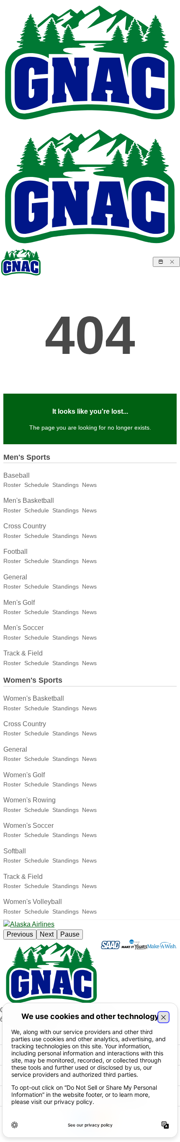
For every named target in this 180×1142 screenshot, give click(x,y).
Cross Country (24, 526)
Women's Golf (24, 774)
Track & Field (23, 653)
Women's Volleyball (32, 901)
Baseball (16, 475)
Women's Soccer (28, 825)
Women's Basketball (33, 698)
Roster (12, 484)
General (15, 577)
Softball (14, 851)
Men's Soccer (23, 627)
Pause (70, 934)
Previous (20, 934)
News (89, 484)
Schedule (36, 484)
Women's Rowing (29, 800)
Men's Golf (19, 602)
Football (15, 551)
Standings (65, 484)
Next (47, 934)
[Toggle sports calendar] (166, 262)
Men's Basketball (28, 500)
